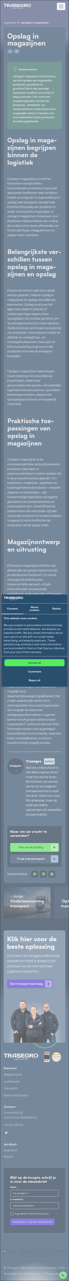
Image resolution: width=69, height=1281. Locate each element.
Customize (34, 671)
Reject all (34, 680)
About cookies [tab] (34, 608)
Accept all (34, 662)
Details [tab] (56, 608)
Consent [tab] (12, 608)
